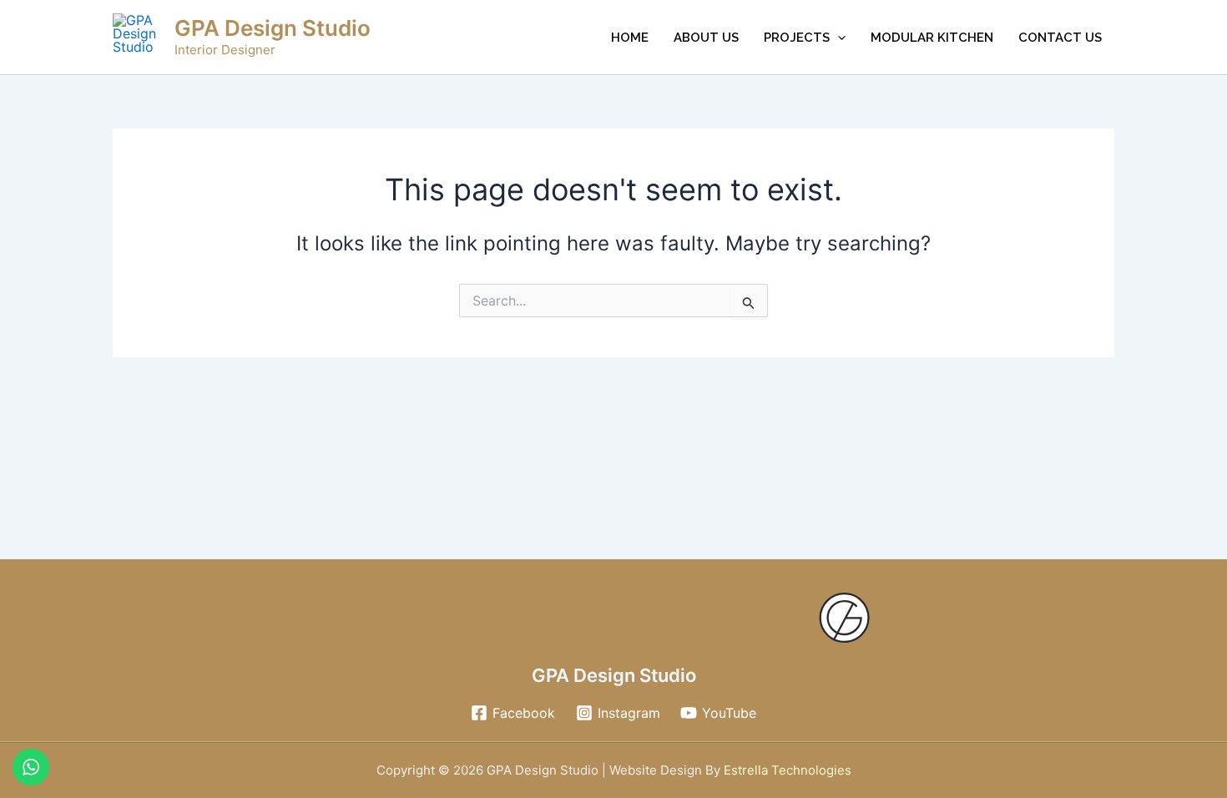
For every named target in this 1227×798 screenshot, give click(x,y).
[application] (838, 37)
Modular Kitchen (932, 37)
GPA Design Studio (272, 28)
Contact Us (1060, 37)
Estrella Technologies (785, 770)
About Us (706, 37)
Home (630, 37)
